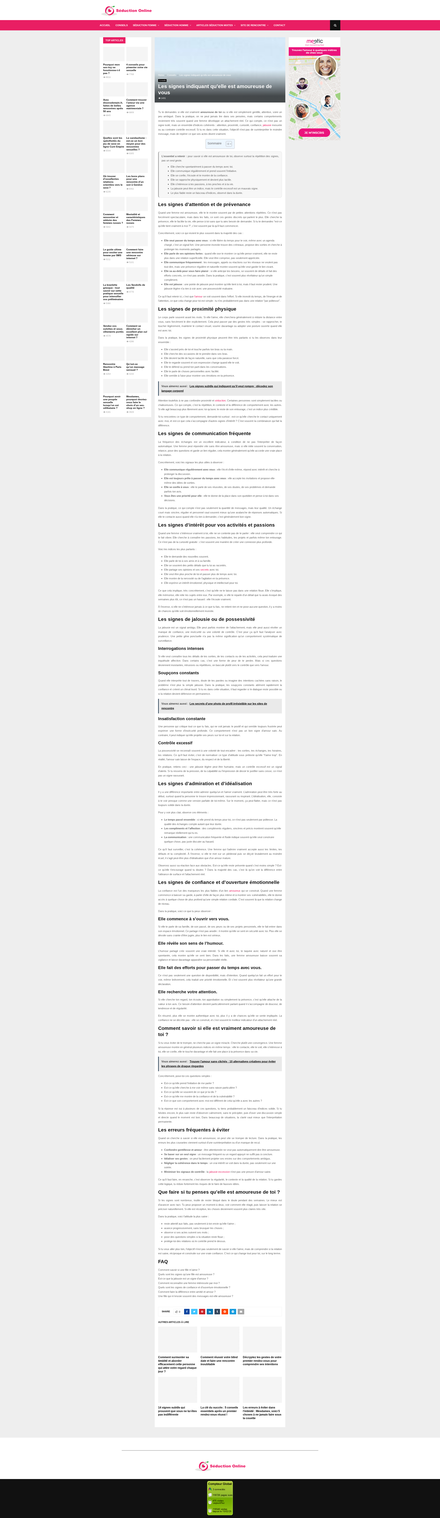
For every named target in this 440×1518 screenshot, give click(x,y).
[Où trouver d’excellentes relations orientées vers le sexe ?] (114, 165)
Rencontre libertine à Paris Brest (112, 367)
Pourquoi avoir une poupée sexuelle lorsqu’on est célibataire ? (111, 402)
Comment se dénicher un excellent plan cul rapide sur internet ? (136, 332)
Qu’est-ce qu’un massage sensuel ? (135, 367)
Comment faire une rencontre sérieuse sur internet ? (134, 253)
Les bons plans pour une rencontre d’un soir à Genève (135, 180)
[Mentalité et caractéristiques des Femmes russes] (137, 204)
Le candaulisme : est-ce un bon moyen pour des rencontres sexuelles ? (136, 144)
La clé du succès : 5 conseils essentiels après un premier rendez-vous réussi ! (219, 1411)
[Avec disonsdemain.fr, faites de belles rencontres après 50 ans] (114, 89)
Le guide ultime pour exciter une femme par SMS (112, 252)
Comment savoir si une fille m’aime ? (179, 1269)
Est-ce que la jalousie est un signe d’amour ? (183, 1278)
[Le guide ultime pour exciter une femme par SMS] (114, 239)
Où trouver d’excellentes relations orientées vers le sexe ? (113, 182)
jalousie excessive (219, 1171)
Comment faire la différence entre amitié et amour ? (187, 1291)
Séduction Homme (176, 25)
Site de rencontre (253, 25)
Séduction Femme (144, 25)
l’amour (198, 296)
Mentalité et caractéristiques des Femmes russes (135, 218)
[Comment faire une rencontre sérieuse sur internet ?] (137, 239)
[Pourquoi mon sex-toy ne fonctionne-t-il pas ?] (114, 54)
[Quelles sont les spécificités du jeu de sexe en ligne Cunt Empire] (114, 127)
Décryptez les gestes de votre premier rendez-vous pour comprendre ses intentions (262, 1361)
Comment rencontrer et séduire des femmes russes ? (113, 218)
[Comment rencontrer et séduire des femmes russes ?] (114, 204)
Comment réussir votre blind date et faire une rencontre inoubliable (219, 1361)
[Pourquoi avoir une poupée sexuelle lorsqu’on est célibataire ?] (114, 386)
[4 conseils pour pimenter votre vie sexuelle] (137, 54)
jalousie (267, 125)
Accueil (105, 25)
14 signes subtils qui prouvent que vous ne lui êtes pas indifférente (177, 1411)
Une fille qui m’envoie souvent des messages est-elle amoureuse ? (195, 1296)
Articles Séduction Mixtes (214, 25)
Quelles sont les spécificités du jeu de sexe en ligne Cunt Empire (113, 142)
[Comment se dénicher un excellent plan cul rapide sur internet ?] (137, 315)
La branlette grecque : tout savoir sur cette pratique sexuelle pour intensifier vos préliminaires (113, 292)
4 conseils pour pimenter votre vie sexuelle (136, 67)
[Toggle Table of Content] (227, 144)
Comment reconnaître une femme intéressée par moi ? (189, 1283)
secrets (204, 569)
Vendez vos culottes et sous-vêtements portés (113, 329)
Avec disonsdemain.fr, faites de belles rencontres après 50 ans (113, 105)
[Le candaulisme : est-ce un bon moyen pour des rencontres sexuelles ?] (137, 127)
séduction (220, 400)
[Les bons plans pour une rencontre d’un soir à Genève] (137, 165)
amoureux (234, 890)
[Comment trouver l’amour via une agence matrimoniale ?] (137, 89)
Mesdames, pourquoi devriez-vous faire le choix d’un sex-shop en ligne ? (136, 402)
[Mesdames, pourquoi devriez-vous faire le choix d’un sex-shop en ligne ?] (137, 386)
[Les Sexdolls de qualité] (137, 274)
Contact (279, 25)
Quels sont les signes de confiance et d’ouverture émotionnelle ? (194, 1287)
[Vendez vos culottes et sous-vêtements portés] (114, 315)
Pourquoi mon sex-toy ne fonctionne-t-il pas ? (111, 69)
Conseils (122, 25)
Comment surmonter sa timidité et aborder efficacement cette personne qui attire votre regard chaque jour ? (177, 1364)
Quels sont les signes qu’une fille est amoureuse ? (186, 1274)
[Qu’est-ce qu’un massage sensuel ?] (137, 353)
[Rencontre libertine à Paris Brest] (114, 353)
